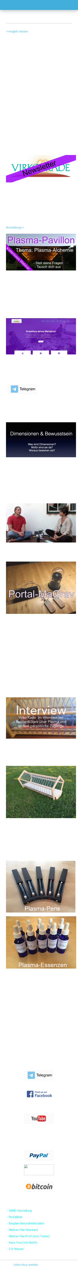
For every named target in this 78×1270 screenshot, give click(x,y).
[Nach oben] (67, 1264)
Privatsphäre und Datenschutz (20, 1037)
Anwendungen (11, 1043)
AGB (5, 1031)
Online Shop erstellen (26, 1264)
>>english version (17, 31)
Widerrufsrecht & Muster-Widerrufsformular (28, 1025)
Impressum (9, 1013)
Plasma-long (10, 1049)
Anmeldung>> (15, 227)
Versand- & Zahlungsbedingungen (23, 1019)
